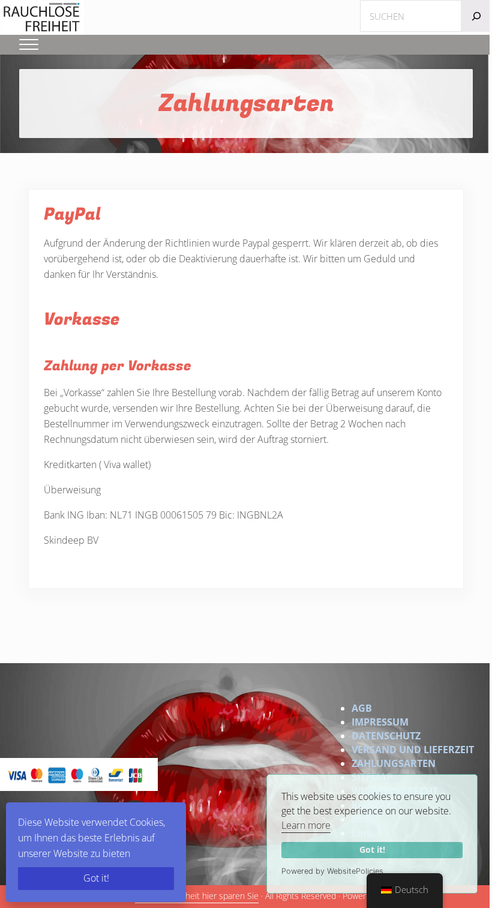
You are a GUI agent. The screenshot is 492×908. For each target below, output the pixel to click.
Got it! (372, 849)
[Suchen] (476, 16)
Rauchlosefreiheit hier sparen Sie (197, 896)
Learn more (306, 825)
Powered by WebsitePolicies (332, 871)
